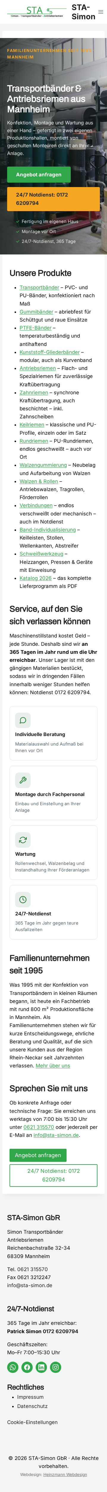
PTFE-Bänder (35, 328)
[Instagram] (55, 1367)
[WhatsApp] (12, 1367)
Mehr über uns (53, 1066)
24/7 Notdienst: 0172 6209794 (42, 199)
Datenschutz (32, 1406)
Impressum (30, 1397)
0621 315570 (38, 1127)
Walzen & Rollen (39, 481)
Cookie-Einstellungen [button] (32, 1422)
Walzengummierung (43, 465)
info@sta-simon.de (56, 1135)
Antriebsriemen (38, 368)
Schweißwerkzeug (41, 554)
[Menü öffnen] (100, 11)
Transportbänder (39, 287)
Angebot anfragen (39, 175)
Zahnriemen (34, 392)
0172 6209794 (60, 1331)
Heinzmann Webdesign (65, 1474)
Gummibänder (36, 312)
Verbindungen (36, 505)
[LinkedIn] (41, 1367)
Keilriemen (32, 425)
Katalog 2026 (36, 578)
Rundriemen (34, 441)
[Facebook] (27, 1367)
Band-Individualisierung (48, 530)
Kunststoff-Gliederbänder (50, 352)
